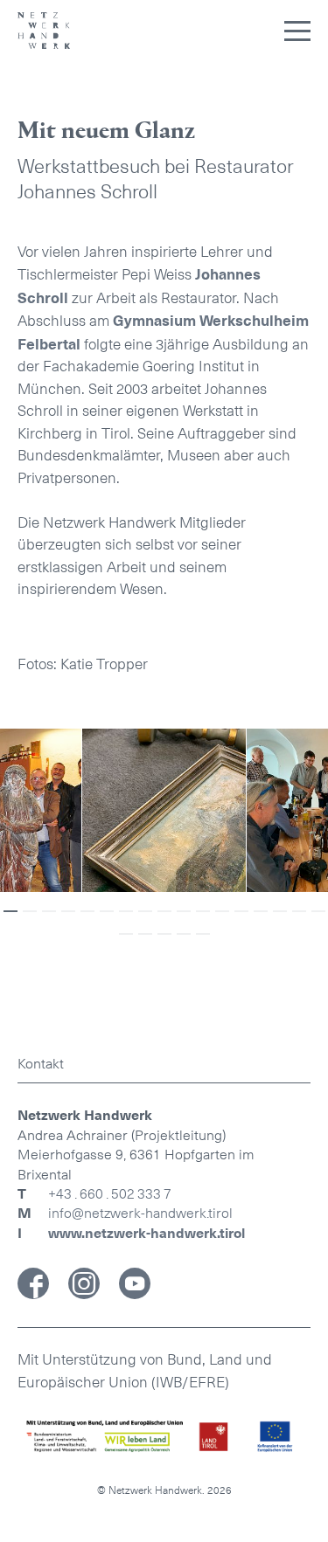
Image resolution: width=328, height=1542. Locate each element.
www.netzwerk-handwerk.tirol (146, 1233)
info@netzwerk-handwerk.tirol (140, 1213)
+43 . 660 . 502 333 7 (109, 1194)
